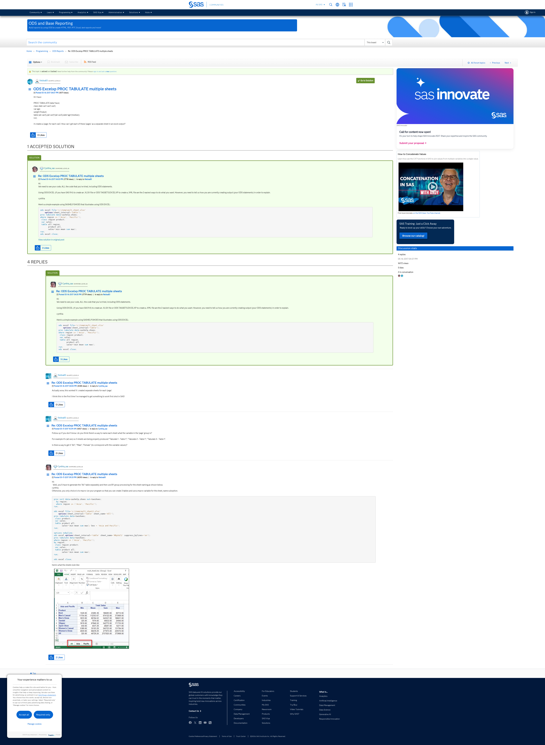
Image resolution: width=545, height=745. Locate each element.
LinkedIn (200, 722)
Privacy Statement (210, 736)
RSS (210, 722)
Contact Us (344, 4)
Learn (49, 12)
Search (331, 4)
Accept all (24, 714)
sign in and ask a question (105, 71)
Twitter (195, 722)
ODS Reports (58, 51)
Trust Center (241, 736)
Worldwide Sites (337, 4)
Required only (43, 714)
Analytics (82, 12)
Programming (65, 12)
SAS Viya (97, 12)
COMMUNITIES (216, 5)
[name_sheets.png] (91, 609)
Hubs (147, 12)
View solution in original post (51, 239)
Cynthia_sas (49, 168)
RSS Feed (92, 62)
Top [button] (34, 673)
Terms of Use (227, 736)
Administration (115, 12)
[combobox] (209, 42)
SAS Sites (351, 4)
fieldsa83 (43, 80)
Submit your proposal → (412, 143)
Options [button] (36, 62)
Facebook (190, 722)
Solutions (133, 12)
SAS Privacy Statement (47, 695)
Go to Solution (366, 80)
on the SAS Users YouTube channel (426, 213)
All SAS (319, 4)
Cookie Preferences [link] (196, 736)
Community (35, 12)
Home (29, 51)
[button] (30, 89)
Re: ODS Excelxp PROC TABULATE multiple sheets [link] (90, 51)
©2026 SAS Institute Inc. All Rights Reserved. (268, 736)
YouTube (205, 722)
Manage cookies (35, 724)
